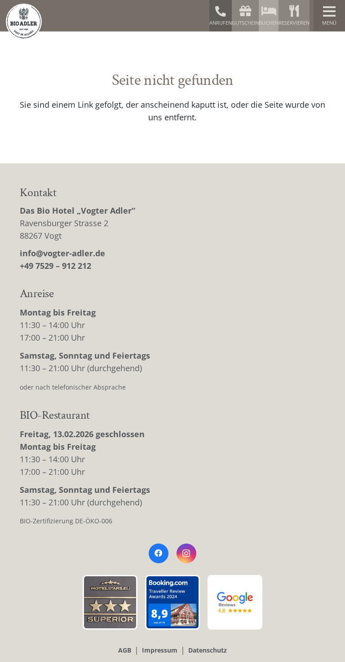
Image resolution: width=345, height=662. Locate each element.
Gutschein (245, 22)
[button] (329, 15)
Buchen (269, 22)
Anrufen (220, 22)
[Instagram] (186, 553)
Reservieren (294, 22)
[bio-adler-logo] (24, 21)
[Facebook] (158, 553)
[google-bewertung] (235, 602)
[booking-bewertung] (172, 602)
